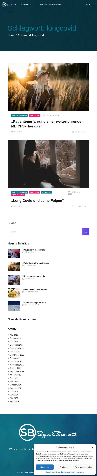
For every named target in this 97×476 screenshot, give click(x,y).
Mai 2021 (14, 381)
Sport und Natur (18, 195)
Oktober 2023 (15, 352)
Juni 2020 (14, 395)
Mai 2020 (14, 398)
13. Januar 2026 (52, 115)
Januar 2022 (15, 358)
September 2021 (17, 372)
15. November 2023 (75, 193)
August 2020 (15, 388)
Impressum (80, 472)
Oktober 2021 (15, 368)
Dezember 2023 (17, 345)
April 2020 (14, 401)
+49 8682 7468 (27, 4)
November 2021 (17, 365)
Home (12, 35)
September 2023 (17, 355)
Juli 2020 (14, 391)
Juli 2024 (14, 342)
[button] (92, 447)
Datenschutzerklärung (53, 472)
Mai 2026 (14, 335)
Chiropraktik (34, 192)
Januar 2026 (15, 338)
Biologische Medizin (19, 116)
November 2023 (17, 348)
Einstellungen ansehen (83, 467)
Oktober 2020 (15, 385)
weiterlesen (16, 132)
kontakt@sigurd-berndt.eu (50, 4)
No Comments (80, 132)
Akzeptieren (44, 467)
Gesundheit (34, 116)
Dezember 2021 (17, 362)
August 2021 (15, 375)
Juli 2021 (14, 378)
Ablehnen (63, 467)
